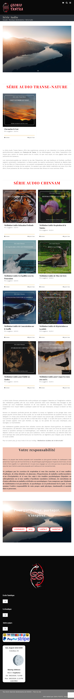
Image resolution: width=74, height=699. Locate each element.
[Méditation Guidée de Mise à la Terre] (54, 256)
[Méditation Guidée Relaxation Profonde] (19, 206)
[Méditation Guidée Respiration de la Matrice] (54, 206)
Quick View (32, 137)
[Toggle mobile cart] (63, 3)
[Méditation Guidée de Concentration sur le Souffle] (19, 307)
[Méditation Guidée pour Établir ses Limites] (19, 357)
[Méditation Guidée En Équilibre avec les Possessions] (19, 256)
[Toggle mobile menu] (70, 3)
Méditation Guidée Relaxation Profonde (18, 225)
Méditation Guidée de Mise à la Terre (53, 275)
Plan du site (37, 692)
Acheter (7, 137)
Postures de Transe (29, 152)
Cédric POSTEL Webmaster (62, 696)
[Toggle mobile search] (67, 3)
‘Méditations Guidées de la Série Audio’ (50, 440)
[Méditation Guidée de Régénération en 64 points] (54, 307)
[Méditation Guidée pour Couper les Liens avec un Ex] (54, 357)
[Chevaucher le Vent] (19, 110)
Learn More (14, 681)
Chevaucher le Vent (11, 129)
